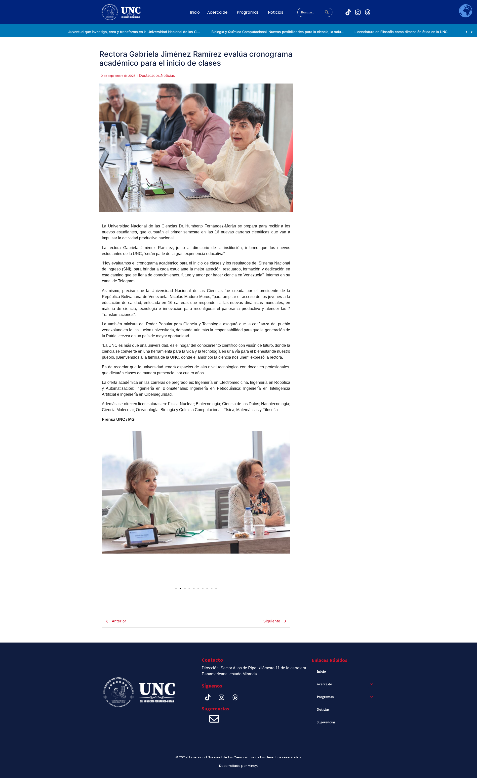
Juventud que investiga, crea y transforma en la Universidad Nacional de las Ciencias (110, 32)
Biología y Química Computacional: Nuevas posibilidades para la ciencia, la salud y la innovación (261, 32)
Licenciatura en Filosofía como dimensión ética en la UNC (372, 32)
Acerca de (324, 684)
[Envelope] (214, 719)
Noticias (323, 709)
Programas (325, 697)
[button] (107, 508)
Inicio (321, 671)
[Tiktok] (348, 12)
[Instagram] (358, 12)
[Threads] (367, 12)
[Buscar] (327, 12)
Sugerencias (326, 722)
